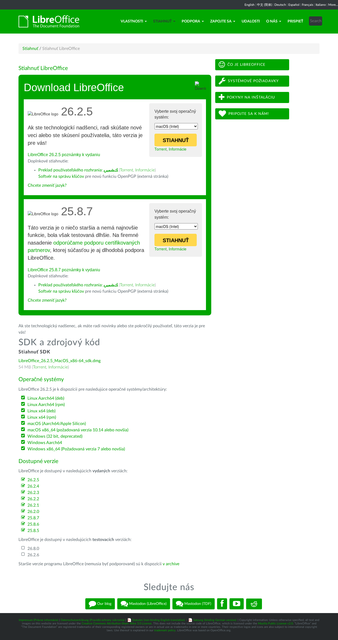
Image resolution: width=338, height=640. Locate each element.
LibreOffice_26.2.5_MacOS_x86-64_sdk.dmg (59, 361)
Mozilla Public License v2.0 (275, 623)
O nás (272, 21)
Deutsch (280, 4)
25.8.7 (33, 518)
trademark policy (165, 630)
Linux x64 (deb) (41, 411)
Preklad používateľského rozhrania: (78, 170)
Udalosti (251, 21)
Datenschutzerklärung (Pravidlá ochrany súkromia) (93, 620)
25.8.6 (33, 524)
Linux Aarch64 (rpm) (46, 405)
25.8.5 (33, 531)
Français (307, 4)
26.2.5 (33, 480)
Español (293, 4)
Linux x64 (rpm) (41, 417)
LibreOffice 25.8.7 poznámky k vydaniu (64, 270)
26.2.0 (33, 512)
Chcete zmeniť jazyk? (47, 185)
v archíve (171, 564)
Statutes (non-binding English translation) (158, 620)
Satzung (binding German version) (214, 620)
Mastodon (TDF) (197, 604)
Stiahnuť (162, 21)
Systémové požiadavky (253, 81)
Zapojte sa (221, 21)
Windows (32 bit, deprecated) (54, 436)
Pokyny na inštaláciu (251, 97)
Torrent (160, 149)
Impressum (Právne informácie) (38, 620)
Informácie (177, 149)
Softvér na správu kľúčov (61, 176)
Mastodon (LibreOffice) (147, 604)
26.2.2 (33, 499)
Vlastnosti (132, 21)
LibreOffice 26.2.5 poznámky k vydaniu (64, 154)
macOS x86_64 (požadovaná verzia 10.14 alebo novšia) (77, 430)
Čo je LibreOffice (246, 65)
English (250, 4)
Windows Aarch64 (44, 443)
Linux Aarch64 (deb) (45, 398)
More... (333, 4)
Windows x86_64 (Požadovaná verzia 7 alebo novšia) (76, 449)
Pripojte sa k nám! (248, 114)
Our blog (103, 604)
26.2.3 (33, 492)
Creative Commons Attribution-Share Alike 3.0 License (117, 623)
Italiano (321, 4)
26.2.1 (33, 505)
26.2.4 (33, 486)
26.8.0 (33, 548)
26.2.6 (33, 555)
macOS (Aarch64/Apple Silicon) (56, 424)
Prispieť (295, 21)
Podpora (191, 21)
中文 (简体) (264, 4)
